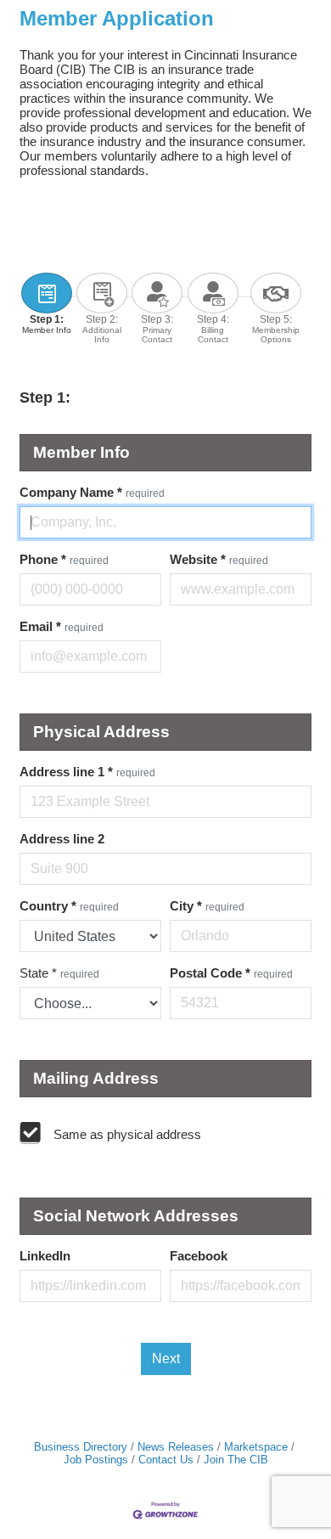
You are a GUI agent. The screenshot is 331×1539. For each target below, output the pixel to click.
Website (219, 559)
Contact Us (166, 1459)
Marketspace (256, 1446)
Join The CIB (236, 1459)
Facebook (198, 1256)
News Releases (175, 1446)
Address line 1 (87, 771)
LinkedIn (45, 1256)
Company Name (92, 492)
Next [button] (166, 1358)
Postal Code (231, 973)
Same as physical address (127, 1134)
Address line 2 (62, 839)
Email (62, 626)
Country (69, 906)
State (59, 973)
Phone (64, 559)
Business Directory (80, 1446)
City (207, 906)
